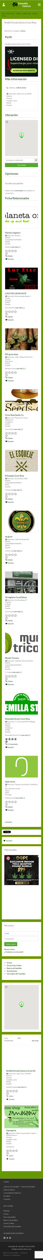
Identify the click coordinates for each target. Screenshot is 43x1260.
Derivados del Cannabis (16, 974)
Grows (4, 16)
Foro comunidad (9, 1217)
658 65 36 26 (21, 88)
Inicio (3, 13)
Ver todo (35, 1041)
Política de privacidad (10, 1253)
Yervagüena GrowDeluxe (16, 597)
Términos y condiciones (11, 1255)
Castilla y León (26, 13)
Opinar (10, 256)
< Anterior (8, 822)
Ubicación (11, 115)
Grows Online (9, 1223)
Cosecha (7, 1199)
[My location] (36, 160)
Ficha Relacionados (17, 198)
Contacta (23, 1253)
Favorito (10, 259)
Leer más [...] (15, 247)
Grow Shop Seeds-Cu (14, 415)
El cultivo (7, 1196)
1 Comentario (12, 744)
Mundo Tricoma (12, 658)
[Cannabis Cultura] (21, 7)
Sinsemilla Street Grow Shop (17, 719)
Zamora (34, 13)
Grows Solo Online (14, 965)
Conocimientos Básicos (12, 1193)
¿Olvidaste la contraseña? (13, 952)
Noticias (7, 1211)
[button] (21, 135)
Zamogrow (11, 1130)
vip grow (8, 536)
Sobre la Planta (9, 1190)
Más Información (16, 79)
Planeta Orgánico (12, 233)
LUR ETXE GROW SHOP (16, 293)
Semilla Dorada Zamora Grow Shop (21, 1071)
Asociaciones (12, 971)
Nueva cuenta (9, 949)
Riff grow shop (11, 354)
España (18, 13)
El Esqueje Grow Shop (14, 476)
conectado (19, 190)
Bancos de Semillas (14, 968)
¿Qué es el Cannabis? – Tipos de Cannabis (19, 1187)
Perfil (8, 37)
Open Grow (10, 781)
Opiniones (11, 173)
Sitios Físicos (11, 13)
